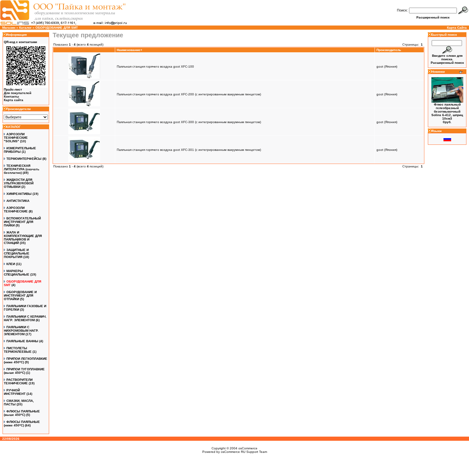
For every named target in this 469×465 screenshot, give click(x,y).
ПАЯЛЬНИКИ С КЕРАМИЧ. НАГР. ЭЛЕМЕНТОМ (25, 318)
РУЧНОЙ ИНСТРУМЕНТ (15, 391)
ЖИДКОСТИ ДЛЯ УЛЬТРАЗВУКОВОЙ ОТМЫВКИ (19, 183)
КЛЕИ (10, 264)
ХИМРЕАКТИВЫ (19, 194)
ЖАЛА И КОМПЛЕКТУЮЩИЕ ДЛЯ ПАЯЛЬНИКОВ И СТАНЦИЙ (23, 238)
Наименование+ (129, 50)
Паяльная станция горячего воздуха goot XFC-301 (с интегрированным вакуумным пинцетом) (189, 149)
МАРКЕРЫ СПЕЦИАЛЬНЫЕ (16, 272)
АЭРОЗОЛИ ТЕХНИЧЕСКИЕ (16, 209)
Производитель (388, 50)
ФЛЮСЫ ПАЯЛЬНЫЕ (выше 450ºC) (22, 413)
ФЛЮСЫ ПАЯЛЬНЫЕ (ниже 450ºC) (22, 423)
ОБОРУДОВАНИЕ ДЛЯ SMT (56, 27)
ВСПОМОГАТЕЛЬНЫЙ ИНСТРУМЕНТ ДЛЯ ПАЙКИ (22, 222)
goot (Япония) (386, 66)
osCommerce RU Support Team (244, 452)
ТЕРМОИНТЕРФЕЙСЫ (23, 158)
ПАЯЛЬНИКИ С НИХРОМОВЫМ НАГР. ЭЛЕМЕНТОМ (21, 330)
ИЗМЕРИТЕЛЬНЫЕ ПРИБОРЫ (20, 149)
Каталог (25, 27)
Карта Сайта (457, 27)
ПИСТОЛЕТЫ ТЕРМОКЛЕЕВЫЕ (18, 349)
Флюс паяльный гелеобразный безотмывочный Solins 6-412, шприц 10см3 (447, 111)
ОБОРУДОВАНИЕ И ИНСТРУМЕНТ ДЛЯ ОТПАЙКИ (20, 295)
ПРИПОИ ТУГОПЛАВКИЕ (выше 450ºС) (24, 370)
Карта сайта (13, 100)
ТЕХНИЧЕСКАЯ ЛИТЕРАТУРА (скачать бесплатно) (21, 169)
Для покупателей (17, 93)
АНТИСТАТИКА (17, 201)
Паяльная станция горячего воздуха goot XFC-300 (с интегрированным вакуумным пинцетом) (189, 122)
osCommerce (247, 448)
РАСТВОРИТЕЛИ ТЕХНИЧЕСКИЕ (18, 381)
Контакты (11, 96)
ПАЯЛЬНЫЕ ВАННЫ (22, 341)
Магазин (8, 27)
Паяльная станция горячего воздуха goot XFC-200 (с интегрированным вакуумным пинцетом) (189, 94)
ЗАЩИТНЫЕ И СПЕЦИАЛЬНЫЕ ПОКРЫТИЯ (16, 253)
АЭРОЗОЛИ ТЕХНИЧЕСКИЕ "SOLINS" (16, 137)
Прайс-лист (13, 89)
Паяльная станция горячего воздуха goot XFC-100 (155, 66)
